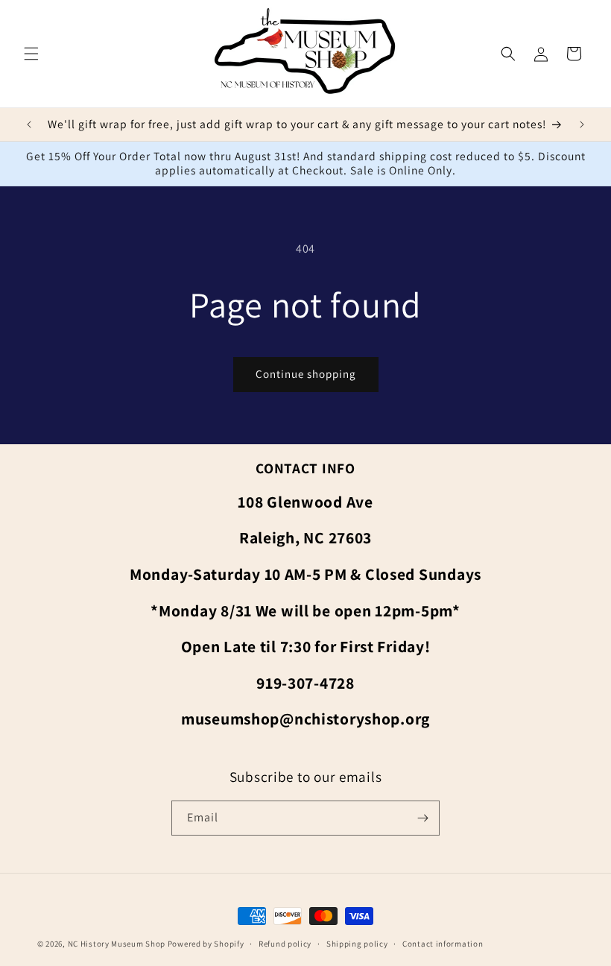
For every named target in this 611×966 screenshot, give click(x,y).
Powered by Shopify (206, 943)
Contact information (442, 943)
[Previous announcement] (29, 124)
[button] (31, 53)
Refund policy (285, 943)
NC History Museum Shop (116, 943)
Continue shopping (306, 374)
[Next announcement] (582, 124)
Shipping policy (357, 943)
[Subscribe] (422, 818)
